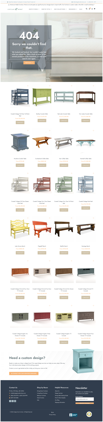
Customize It (20, 122)
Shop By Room (33, 9)
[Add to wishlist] (27, 85)
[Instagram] (13, 401)
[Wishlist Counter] (95, 9)
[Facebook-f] (10, 401)
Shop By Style (46, 9)
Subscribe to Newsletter (85, 403)
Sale (80, 9)
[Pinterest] (15, 401)
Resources (72, 9)
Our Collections (59, 9)
